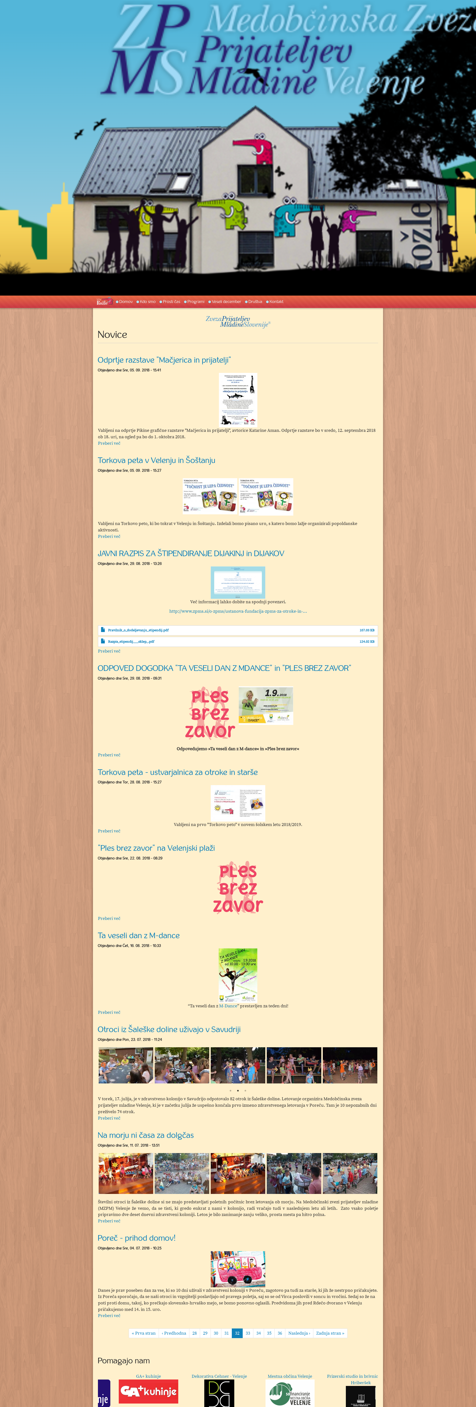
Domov (126, 301)
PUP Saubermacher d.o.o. (171, 1376)
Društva (255, 301)
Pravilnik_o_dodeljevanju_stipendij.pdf (138, 630)
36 (281, 1333)
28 (196, 1333)
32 (239, 1334)
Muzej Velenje (103, 1376)
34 (260, 1333)
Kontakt (276, 301)
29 (207, 1333)
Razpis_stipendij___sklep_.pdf (131, 642)
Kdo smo (148, 301)
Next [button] (373, 1065)
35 (271, 1333)
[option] (238, 400)
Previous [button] (103, 1065)
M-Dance (228, 1006)
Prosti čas (171, 301)
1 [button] (230, 1090)
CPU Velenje (242, 1376)
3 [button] (245, 1090)
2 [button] (238, 1090)
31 (228, 1333)
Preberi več (109, 443)
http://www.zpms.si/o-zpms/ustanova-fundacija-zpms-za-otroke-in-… (238, 611)
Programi (196, 301)
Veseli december (226, 301)
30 (217, 1333)
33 (249, 1333)
